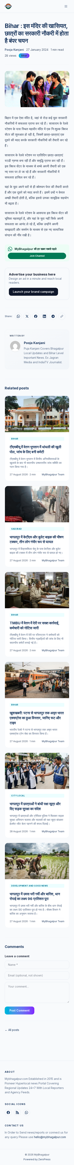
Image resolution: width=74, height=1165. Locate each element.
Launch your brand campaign (33, 291)
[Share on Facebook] (35, 316)
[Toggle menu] (66, 6)
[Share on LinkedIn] (44, 316)
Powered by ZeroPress (37, 1159)
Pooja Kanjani (14, 49)
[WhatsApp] (26, 1112)
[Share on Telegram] (53, 316)
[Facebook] (8, 1112)
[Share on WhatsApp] (18, 316)
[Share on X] (27, 316)
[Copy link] (61, 316)
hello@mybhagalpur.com (50, 1137)
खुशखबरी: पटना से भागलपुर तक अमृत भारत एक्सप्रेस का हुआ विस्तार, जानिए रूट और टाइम (37, 718)
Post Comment (19, 1010)
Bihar (24, 55)
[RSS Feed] (17, 1112)
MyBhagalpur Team (53, 474)
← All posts (12, 1030)
